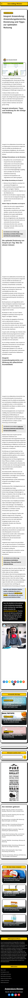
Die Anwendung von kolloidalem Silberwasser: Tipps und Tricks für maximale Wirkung (13, 735)
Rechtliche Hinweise (6, 976)
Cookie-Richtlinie (5, 980)
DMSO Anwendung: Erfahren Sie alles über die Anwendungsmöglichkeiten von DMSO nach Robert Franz (13, 705)
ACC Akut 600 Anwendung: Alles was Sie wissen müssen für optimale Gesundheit (13, 894)
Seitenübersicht (5, 982)
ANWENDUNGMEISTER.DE (10, 611)
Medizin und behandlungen (11, 889)
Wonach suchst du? (14, 752)
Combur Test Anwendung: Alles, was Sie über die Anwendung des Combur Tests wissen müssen (13, 835)
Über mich (3, 970)
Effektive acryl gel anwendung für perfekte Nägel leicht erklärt (13, 924)
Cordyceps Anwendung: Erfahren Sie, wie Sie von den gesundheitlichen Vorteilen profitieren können (14, 721)
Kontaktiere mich (5, 972)
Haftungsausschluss (6, 974)
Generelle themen (9, 876)
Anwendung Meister (14, 4)
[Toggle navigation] (1, 3)
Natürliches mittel (8, 12)
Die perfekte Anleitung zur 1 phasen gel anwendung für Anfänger (14, 879)
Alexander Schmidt (12, 59)
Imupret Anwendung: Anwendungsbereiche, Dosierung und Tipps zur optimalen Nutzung (14, 22)
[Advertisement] (14, 44)
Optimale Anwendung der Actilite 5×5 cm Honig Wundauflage (13, 909)
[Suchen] (24, 757)
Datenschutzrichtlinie (6, 978)
